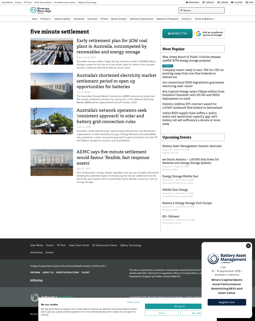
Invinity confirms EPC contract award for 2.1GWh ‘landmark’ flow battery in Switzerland (192, 105)
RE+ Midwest (171, 216)
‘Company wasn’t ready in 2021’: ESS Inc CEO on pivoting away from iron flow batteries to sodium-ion (193, 73)
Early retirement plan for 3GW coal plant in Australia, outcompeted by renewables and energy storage (112, 46)
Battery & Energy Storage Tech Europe (187, 203)
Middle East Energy (175, 190)
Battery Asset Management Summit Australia (192, 146)
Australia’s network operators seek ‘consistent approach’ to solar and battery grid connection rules (112, 116)
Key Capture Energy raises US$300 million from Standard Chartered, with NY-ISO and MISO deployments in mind (193, 95)
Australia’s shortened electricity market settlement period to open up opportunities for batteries (116, 81)
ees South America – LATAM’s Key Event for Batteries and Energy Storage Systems (190, 161)
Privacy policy (133, 301)
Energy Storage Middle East (180, 176)
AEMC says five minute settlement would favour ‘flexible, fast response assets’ (113, 157)
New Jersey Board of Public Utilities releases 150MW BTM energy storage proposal (191, 58)
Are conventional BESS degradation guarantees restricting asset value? (193, 84)
